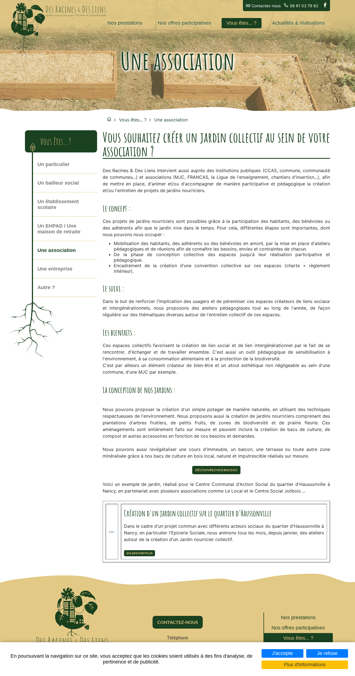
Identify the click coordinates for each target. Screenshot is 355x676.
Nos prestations (125, 23)
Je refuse (327, 653)
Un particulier (53, 164)
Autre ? (46, 287)
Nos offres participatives (184, 23)
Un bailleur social (58, 183)
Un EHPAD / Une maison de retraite (58, 228)
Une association (171, 120)
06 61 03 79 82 (304, 5)
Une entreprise (54, 269)
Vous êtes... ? (241, 23)
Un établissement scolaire (58, 204)
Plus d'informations (305, 664)
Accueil (109, 119)
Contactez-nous (266, 5)
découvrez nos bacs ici (216, 470)
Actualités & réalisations (298, 23)
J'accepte (282, 653)
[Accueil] (76, 11)
